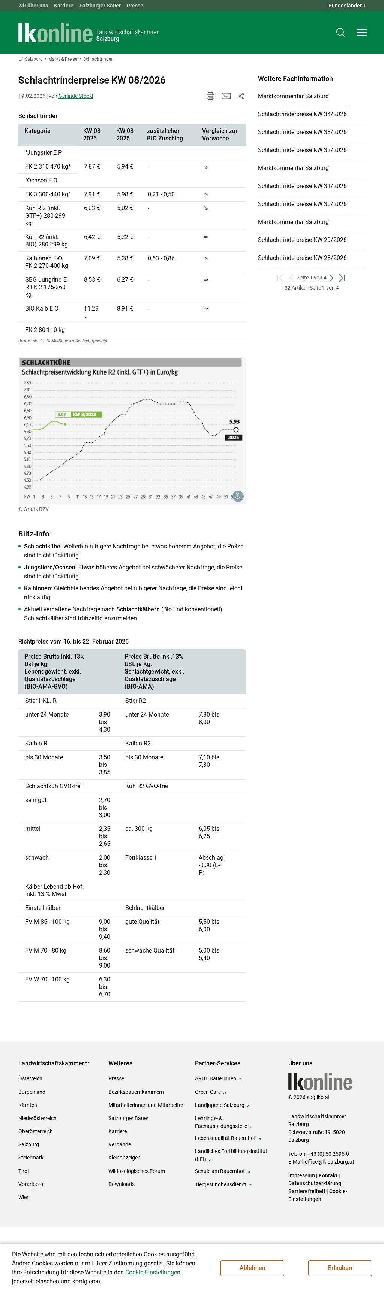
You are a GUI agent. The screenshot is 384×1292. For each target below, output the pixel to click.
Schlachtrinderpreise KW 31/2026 (302, 186)
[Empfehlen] (226, 95)
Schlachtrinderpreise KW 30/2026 (302, 204)
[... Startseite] (88, 32)
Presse (135, 6)
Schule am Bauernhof (220, 1171)
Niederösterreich (37, 1118)
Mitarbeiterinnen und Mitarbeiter (145, 1105)
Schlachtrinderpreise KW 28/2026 (302, 257)
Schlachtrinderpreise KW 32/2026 (302, 150)
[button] (362, 32)
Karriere (64, 6)
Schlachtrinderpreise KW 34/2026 (302, 114)
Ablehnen (253, 1267)
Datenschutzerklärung (315, 1183)
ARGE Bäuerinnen (215, 1078)
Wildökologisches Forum (136, 1171)
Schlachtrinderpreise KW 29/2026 (302, 239)
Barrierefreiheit (307, 1191)
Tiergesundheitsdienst (220, 1184)
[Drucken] (210, 95)
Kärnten (27, 1105)
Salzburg (28, 1144)
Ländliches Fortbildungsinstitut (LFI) (231, 1155)
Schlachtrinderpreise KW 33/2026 (302, 132)
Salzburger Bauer (100, 6)
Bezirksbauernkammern (136, 1092)
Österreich (30, 1078)
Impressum (301, 1175)
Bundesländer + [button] (347, 6)
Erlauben (340, 1267)
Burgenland (31, 1092)
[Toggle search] (340, 32)
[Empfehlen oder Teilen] (241, 95)
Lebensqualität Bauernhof (225, 1138)
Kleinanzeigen (124, 1158)
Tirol (23, 1171)
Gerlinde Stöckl (75, 96)
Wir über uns (33, 6)
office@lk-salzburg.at (329, 1162)
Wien (24, 1197)
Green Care (208, 1092)
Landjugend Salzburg (219, 1105)
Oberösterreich (35, 1131)
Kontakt (328, 1175)
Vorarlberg (30, 1184)
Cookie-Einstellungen (152, 1272)
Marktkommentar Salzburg (293, 96)
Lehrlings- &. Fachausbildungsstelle (221, 1122)
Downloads (121, 1184)
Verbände (119, 1144)
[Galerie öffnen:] (132, 430)
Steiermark (31, 1158)
